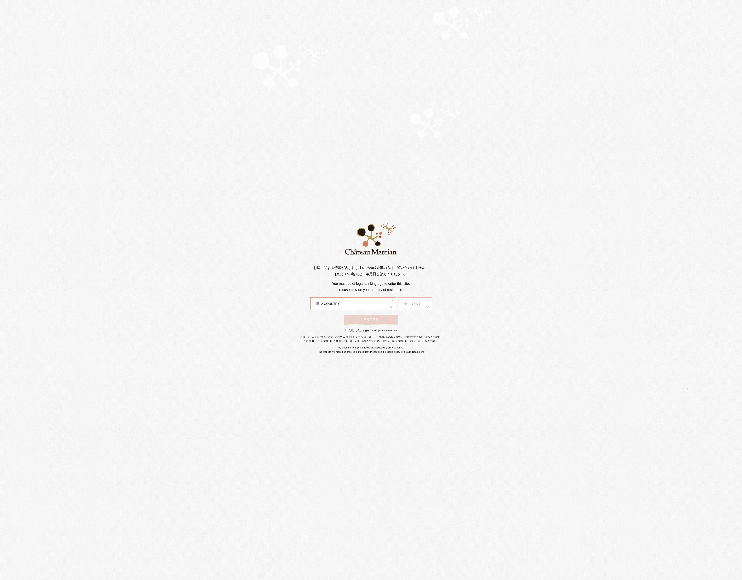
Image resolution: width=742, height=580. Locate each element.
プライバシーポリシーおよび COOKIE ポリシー (393, 341)
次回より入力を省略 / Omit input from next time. (372, 330)
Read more (418, 352)
